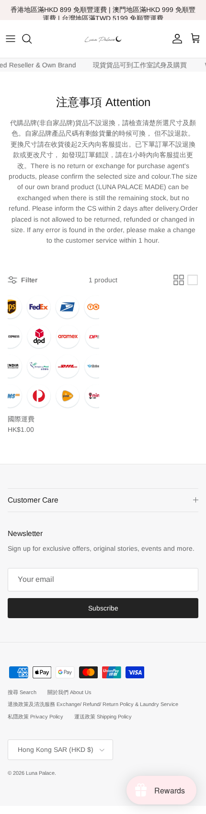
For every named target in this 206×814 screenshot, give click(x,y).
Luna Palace (40, 773)
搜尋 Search (22, 692)
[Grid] (178, 280)
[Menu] (10, 38)
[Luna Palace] (103, 39)
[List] (192, 280)
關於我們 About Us (69, 692)
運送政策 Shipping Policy (103, 716)
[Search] (31, 38)
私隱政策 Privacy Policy (35, 716)
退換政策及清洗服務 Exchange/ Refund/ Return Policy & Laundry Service (93, 704)
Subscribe (103, 608)
